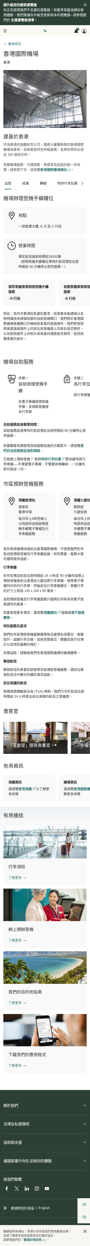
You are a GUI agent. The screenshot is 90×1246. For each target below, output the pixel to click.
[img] (85, 4)
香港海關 (25, 789)
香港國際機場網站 (54, 170)
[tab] (8, 183)
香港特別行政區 (22, 1208)
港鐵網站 (51, 612)
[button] (17, 877)
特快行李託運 (51, 459)
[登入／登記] (84, 31)
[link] (35, 745)
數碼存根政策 (32, 1239)
